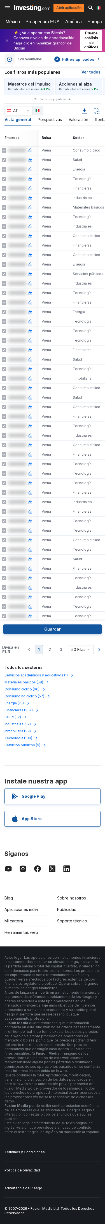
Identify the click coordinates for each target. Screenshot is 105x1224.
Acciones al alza (75, 84)
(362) (18, 710)
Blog (8, 898)
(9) (22, 745)
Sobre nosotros (71, 898)
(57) (24, 696)
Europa (94, 21)
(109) (18, 738)
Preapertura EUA (42, 21)
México (13, 21)
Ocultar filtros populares (50, 99)
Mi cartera (13, 920)
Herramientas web (21, 932)
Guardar (52, 629)
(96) (21, 689)
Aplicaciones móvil (21, 909)
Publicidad (66, 909)
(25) (14, 703)
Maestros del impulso (29, 84)
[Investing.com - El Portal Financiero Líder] (32, 8)
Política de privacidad (22, 1170)
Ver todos (91, 72)
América (73, 21)
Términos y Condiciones (24, 1152)
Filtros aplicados (75, 59)
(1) (36, 675)
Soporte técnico (72, 920)
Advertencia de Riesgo (23, 1188)
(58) (23, 682)
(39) (17, 731)
